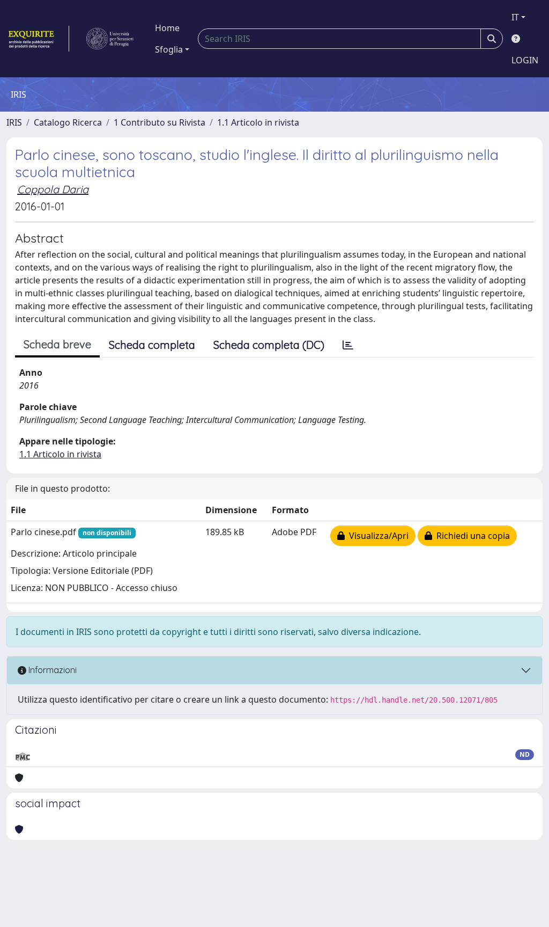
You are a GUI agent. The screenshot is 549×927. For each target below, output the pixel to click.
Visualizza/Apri (377, 536)
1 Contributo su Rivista (159, 122)
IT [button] (515, 17)
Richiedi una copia (471, 536)
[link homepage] (37, 39)
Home (167, 28)
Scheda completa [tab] (152, 345)
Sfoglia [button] (169, 49)
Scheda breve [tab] (57, 344)
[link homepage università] (110, 39)
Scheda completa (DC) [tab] (268, 345)
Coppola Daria (52, 189)
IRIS (14, 122)
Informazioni (51, 670)
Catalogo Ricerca (68, 122)
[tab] (347, 345)
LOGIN (524, 60)
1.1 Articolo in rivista (258, 122)
